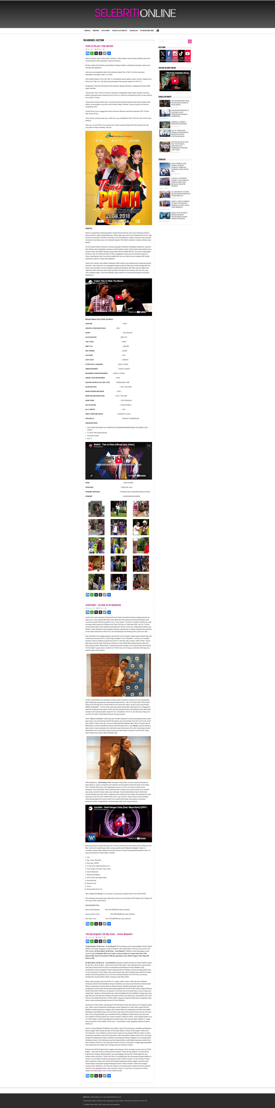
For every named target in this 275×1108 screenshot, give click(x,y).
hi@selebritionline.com (114, 1097)
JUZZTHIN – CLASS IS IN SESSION (103, 605)
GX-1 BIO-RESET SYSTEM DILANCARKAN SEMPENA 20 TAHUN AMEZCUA (180, 193)
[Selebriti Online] (137, 14)
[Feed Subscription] (153, 40)
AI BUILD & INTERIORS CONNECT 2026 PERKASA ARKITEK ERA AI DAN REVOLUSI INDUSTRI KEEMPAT (180, 182)
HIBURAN (96, 30)
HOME (157, 30)
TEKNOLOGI (133, 30)
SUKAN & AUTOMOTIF (119, 30)
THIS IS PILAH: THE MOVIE (99, 46)
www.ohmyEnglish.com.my (99, 1070)
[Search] (190, 41)
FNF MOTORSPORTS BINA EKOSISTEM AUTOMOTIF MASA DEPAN (180, 103)
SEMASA (87, 30)
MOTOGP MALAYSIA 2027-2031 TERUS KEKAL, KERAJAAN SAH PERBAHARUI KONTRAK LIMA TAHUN (180, 146)
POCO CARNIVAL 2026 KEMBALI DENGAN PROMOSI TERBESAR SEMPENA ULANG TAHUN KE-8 (179, 167)
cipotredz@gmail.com (96, 1097)
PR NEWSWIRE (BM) (147, 30)
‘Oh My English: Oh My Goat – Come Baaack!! (109, 934)
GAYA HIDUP (105, 30)
